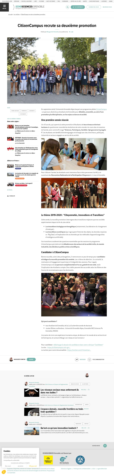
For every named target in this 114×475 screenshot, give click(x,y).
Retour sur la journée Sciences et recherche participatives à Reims (24, 165)
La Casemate (21, 143)
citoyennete (23, 114)
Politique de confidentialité (81, 468)
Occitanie (41, 1)
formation (24, 110)
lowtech (86, 423)
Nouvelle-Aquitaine (26, 1)
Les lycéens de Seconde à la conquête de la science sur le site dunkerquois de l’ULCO (26, 174)
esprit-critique (15, 110)
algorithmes (85, 384)
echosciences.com (7, 1)
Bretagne (16, 1)
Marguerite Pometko (53, 32)
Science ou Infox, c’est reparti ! (24, 183)
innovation (78, 423)
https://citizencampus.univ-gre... (58, 347)
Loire (35, 1)
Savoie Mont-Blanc (94, 1)
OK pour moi (33, 466)
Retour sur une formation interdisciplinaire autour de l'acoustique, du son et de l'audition (26, 127)
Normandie (65, 1)
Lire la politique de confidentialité (11, 460)
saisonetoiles (78, 404)
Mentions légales (66, 468)
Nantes (85, 1)
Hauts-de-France (50, 1)
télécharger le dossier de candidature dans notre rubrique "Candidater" (78, 344)
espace (86, 404)
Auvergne (104, 1)
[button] (4, 472)
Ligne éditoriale (102, 468)
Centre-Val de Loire (76, 1)
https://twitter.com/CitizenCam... (79, 350)
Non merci (8, 466)
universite (32, 110)
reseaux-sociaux (75, 384)
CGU (93, 468)
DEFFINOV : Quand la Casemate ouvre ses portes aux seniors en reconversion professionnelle (26, 139)
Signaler (12, 196)
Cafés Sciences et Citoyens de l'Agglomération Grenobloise (59, 405)
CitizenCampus (101, 109)
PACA (59, 1)
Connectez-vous (94, 7)
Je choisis (20, 466)
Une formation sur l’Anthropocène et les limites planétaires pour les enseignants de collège (26, 149)
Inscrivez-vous (107, 7)
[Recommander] (89, 359)
